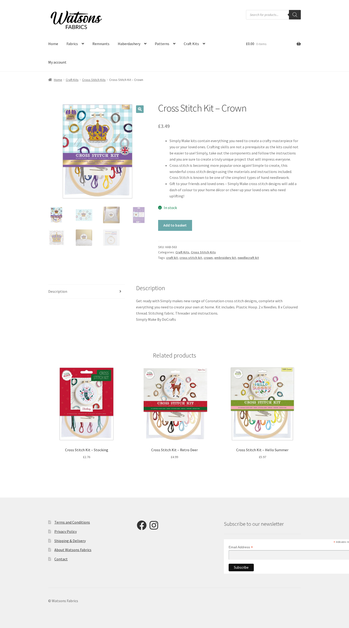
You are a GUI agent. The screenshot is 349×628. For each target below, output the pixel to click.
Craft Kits (191, 43)
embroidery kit (225, 258)
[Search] (295, 14)
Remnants (100, 43)
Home (53, 43)
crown (208, 258)
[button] (140, 109)
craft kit (172, 258)
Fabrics (72, 43)
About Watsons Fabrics (72, 549)
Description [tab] (57, 291)
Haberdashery (129, 43)
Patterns (162, 43)
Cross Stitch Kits (94, 80)
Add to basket (175, 225)
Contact (61, 559)
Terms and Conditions (72, 522)
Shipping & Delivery (70, 540)
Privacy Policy (65, 531)
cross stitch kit (190, 258)
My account (57, 62)
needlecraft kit (248, 258)
